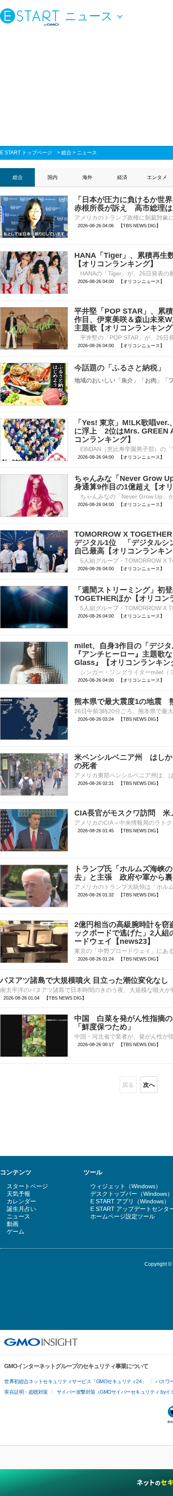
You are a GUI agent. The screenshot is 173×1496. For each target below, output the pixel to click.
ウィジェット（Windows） (125, 1186)
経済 (122, 177)
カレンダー (21, 1201)
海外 (87, 177)
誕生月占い (21, 1208)
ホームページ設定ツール (122, 1216)
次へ (149, 1084)
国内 (52, 177)
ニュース (87, 153)
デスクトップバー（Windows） (131, 1193)
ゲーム (15, 1231)
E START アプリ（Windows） (130, 1201)
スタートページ (27, 1186)
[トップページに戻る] (31, 16)
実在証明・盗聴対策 (26, 1392)
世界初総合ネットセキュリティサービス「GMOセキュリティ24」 (75, 1381)
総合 (66, 153)
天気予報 (18, 1193)
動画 (12, 1224)
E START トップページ (26, 153)
